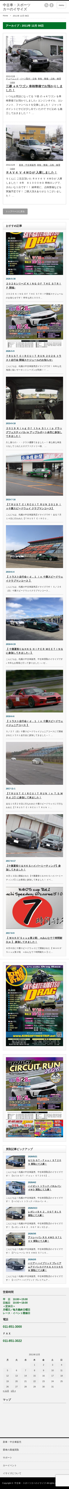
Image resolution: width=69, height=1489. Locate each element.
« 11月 (6, 1391)
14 (25, 1376)
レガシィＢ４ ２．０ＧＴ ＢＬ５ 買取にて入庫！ (44, 1213)
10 (52, 1370)
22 (34, 1381)
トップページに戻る (15, 211)
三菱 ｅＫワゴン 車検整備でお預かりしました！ (34, 88)
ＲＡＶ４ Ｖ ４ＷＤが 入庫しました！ (31, 172)
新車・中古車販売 (27, 165)
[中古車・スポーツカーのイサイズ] (16, 7)
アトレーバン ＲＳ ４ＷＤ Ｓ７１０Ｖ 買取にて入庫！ (45, 1239)
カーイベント (10, 1465)
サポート (7, 1457)
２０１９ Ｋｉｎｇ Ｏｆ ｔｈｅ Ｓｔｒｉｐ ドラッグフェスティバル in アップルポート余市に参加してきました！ (34, 432)
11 (61, 1370)
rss (46, 5)
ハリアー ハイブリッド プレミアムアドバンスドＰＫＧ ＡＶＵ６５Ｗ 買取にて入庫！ (45, 1267)
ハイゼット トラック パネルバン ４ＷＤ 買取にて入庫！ (44, 1188)
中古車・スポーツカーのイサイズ (30, 1483)
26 (7, 1386)
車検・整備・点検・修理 (49, 78)
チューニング (12, 78)
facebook (51, 5)
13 (16, 1376)
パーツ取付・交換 (28, 78)
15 (34, 1376)
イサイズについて (12, 1473)
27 (16, 1386)
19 (7, 1381)
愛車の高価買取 (11, 1449)
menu (61, 5)
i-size (12, 82)
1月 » (13, 1391)
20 (16, 1381)
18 (61, 1376)
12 (7, 1376)
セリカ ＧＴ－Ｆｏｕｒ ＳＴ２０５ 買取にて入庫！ (44, 1162)
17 (52, 1376)
